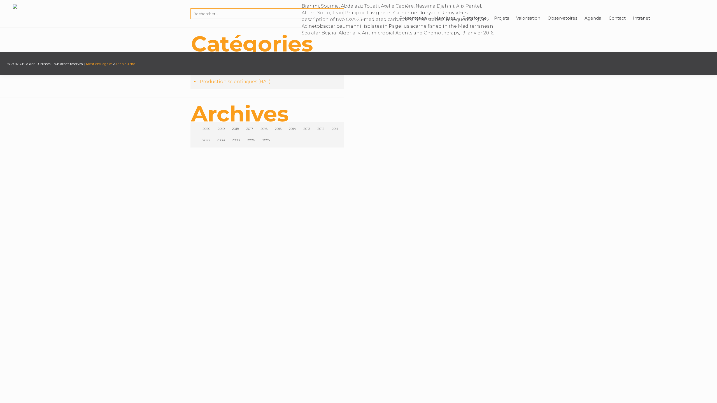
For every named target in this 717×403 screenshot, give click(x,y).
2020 (206, 128)
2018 (235, 128)
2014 (292, 128)
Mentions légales (99, 64)
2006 (251, 140)
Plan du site (125, 64)
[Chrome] (15, 12)
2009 (221, 140)
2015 (278, 128)
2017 (249, 128)
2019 (221, 128)
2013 (306, 128)
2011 (335, 128)
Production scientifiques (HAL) (235, 81)
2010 (205, 140)
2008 (236, 140)
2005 (266, 140)
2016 (263, 128)
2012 (320, 128)
